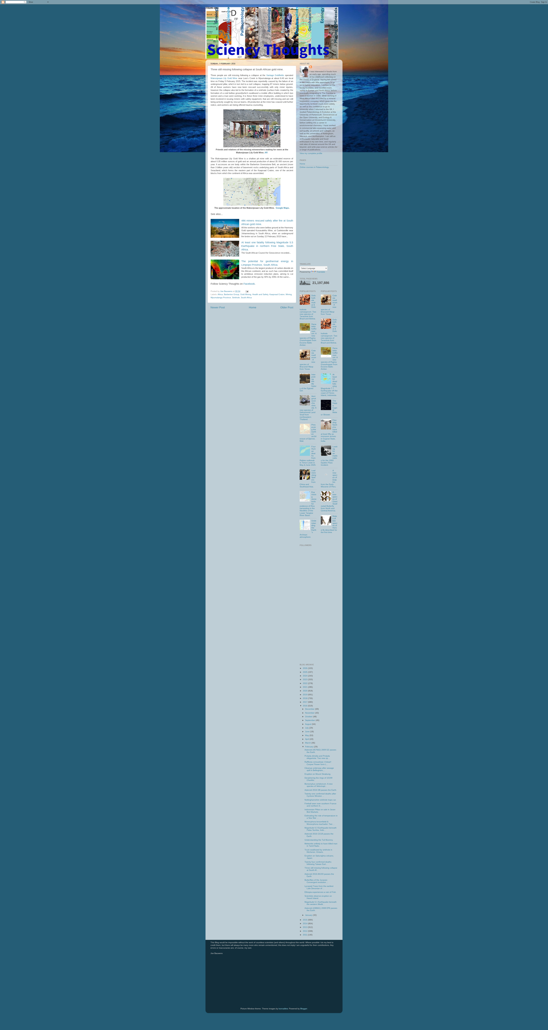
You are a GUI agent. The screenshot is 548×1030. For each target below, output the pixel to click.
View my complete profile (311, 153)
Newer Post (217, 307)
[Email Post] (247, 291)
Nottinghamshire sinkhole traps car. (320, 800)
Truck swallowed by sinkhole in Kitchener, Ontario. (318, 851)
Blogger (303, 1009)
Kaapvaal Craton (277, 294)
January (309, 915)
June (307, 731)
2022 (305, 683)
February (309, 747)
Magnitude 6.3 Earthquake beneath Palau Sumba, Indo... (321, 829)
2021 (305, 687)
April (307, 739)
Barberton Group (231, 294)
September (310, 720)
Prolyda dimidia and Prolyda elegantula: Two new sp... (317, 757)
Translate (321, 272)
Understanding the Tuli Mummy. (319, 840)
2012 (305, 931)
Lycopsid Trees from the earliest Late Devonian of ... (319, 887)
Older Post (286, 307)
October (309, 717)
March (308, 743)
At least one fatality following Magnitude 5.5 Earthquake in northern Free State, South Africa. (267, 246)
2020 (305, 691)
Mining (289, 294)
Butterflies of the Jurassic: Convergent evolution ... (316, 881)
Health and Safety (260, 294)
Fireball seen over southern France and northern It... (320, 805)
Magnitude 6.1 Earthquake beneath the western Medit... (321, 903)
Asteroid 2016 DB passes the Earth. (321, 790)
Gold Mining (245, 294)
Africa (220, 294)
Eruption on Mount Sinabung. (318, 774)
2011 (305, 935)
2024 (305, 676)
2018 (305, 698)
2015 (305, 920)
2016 (305, 706)
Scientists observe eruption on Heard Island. (318, 897)
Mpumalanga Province (221, 298)
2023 (305, 679)
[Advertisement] (319, 216)
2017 (305, 702)
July (307, 728)
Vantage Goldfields (275, 75)
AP (266, 152)
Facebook (249, 283)
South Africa (246, 298)
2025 (305, 672)
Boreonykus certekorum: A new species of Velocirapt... (319, 785)
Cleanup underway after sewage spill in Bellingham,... (319, 769)
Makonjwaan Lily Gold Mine (224, 78)
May (307, 735)
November (310, 713)
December (310, 709)
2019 (305, 695)
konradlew (283, 1009)
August (308, 724)
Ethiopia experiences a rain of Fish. (320, 892)
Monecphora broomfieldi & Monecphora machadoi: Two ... (320, 823)
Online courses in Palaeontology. (314, 167)
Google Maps (282, 208)
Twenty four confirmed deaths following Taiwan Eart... (318, 863)
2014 (305, 923)
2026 (305, 668)
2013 (305, 927)
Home (252, 307)
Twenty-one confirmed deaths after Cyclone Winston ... (320, 795)
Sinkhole (236, 298)
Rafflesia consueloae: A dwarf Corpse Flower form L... (318, 763)
